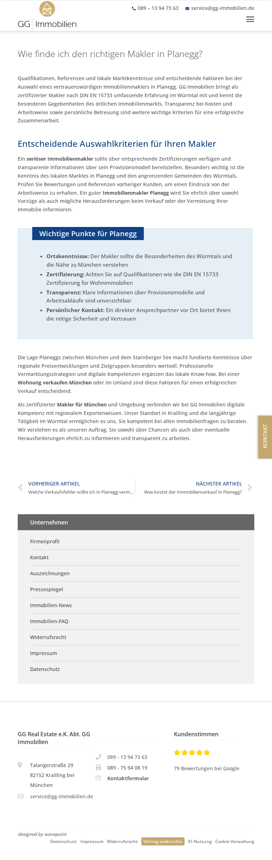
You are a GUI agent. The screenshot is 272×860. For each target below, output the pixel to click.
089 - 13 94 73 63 (127, 757)
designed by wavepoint (42, 834)
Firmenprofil (45, 541)
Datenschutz (63, 841)
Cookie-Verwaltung (234, 841)
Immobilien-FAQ (49, 621)
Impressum (91, 841)
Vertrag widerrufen (162, 841)
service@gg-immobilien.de (222, 8)
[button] (250, 19)
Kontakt (39, 557)
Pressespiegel (46, 589)
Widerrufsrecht (122, 841)
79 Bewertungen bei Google (206, 768)
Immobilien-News (51, 605)
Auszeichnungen (50, 573)
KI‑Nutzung (200, 841)
